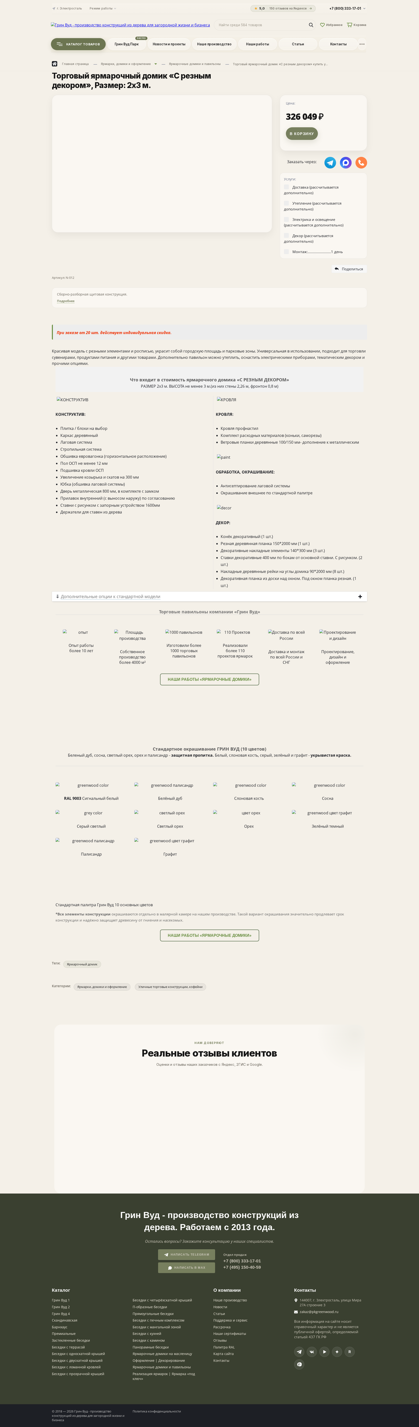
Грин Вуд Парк (127, 44)
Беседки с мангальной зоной (157, 1327)
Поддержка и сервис (230, 1320)
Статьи (298, 44)
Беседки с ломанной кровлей (76, 1367)
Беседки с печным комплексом (158, 1320)
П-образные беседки (150, 1307)
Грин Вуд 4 (61, 1313)
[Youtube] (324, 1352)
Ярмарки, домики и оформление (102, 987)
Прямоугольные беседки (153, 1313)
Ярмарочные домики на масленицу (162, 1353)
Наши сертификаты (229, 1333)
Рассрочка (222, 1327)
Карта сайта (223, 1353)
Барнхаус (59, 1327)
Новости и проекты (169, 44)
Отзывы (220, 1340)
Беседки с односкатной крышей (78, 1353)
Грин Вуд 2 (61, 1307)
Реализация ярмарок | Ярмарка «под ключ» (164, 1376)
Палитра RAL (224, 1347)
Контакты (338, 44)
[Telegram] (299, 1352)
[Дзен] (337, 1352)
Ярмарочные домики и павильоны (162, 1367)
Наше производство (214, 44)
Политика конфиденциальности (157, 1411)
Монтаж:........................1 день (317, 251)
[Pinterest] (299, 1364)
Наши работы (257, 44)
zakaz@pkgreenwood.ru (319, 1311)
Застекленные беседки (71, 1340)
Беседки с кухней (147, 1333)
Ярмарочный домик (82, 964)
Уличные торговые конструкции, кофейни (170, 987)
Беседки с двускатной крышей (77, 1360)
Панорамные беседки (151, 1347)
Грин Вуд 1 (61, 1300)
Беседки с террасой (68, 1347)
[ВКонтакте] (312, 1352)
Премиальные (64, 1333)
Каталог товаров (83, 44)
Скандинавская (64, 1320)
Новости (220, 1307)
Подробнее (65, 301)
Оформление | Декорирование (159, 1360)
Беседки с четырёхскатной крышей (162, 1300)
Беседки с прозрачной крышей (78, 1373)
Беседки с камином (149, 1340)
